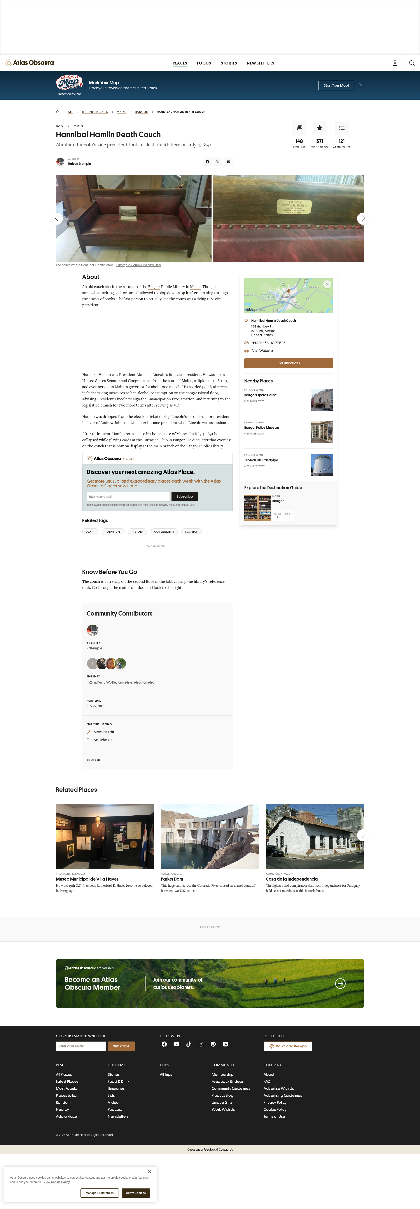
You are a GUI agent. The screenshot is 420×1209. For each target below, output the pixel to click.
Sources (93, 760)
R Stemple (94, 648)
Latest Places (67, 1081)
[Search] (412, 63)
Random (63, 1102)
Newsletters (118, 1116)
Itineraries (116, 1088)
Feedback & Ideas (227, 1081)
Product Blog (222, 1095)
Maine (195, 287)
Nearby (62, 1109)
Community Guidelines (231, 1088)
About (269, 1074)
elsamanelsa (144, 682)
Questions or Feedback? (210, 1149)
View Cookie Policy (57, 1182)
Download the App (291, 1046)
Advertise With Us (279, 1088)
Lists (111, 1095)
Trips (164, 1065)
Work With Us (223, 1109)
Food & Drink (118, 1081)
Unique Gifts (222, 1102)
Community (223, 1065)
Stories (113, 1074)
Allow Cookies (136, 1193)
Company (273, 1065)
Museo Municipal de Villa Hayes (87, 879)
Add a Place (66, 1116)
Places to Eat (67, 1095)
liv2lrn (91, 682)
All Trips (166, 1074)
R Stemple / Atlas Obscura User (138, 265)
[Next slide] (363, 219)
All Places (64, 1074)
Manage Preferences (100, 1193)
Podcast (115, 1109)
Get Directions (289, 363)
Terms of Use (187, 505)
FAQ (267, 1081)
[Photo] (322, 400)
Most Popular (67, 1088)
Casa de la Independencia (292, 879)
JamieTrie (125, 682)
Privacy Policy (167, 505)
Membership (223, 1074)
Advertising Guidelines (283, 1095)
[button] (299, 128)
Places (62, 1065)
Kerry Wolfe (106, 682)
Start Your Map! (336, 85)
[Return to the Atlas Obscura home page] (30, 63)
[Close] (149, 1171)
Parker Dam (172, 879)
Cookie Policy (275, 1109)
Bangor (154, 287)
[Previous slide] (57, 219)
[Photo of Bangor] (257, 508)
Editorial (116, 1065)
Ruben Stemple (79, 164)
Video (113, 1102)
